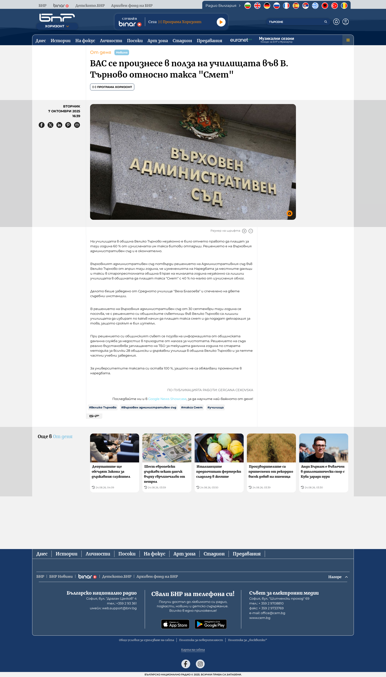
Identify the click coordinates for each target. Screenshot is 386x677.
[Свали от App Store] (175, 624)
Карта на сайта (193, 649)
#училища (215, 407)
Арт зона (184, 554)
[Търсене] (325, 21)
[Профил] (345, 21)
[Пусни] (221, 22)
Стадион (214, 554)
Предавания (247, 554)
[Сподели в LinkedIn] (59, 125)
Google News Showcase (167, 399)
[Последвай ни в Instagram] (200, 664)
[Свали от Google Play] (210, 624)
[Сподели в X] (50, 125)
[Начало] (57, 18)
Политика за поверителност (201, 640)
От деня (100, 52)
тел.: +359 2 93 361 (122, 603)
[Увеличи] (244, 231)
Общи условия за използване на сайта (146, 640)
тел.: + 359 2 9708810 (266, 603)
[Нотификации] (336, 21)
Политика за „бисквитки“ (247, 640)
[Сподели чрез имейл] (77, 125)
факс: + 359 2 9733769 (266, 608)
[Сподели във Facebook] (41, 125)
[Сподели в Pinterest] (68, 125)
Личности (98, 554)
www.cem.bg (259, 618)
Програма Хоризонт (114, 87)
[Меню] (348, 40)
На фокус (154, 554)
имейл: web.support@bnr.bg (113, 608)
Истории (66, 554)
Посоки (127, 554)
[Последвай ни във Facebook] (186, 664)
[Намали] (250, 231)
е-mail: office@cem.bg (267, 613)
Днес (41, 554)
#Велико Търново (102, 407)
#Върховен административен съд (148, 407)
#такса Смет (192, 407)
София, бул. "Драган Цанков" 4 (111, 598)
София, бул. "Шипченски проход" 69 (279, 598)
